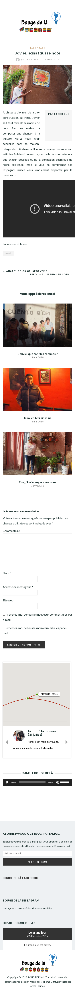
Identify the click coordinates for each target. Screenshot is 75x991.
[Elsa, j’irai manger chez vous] (37, 453)
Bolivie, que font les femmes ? (37, 353)
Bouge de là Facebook (20, 878)
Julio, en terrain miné (38, 418)
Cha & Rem (30, 59)
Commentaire (11, 530)
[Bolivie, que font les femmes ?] (37, 325)
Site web (8, 600)
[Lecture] (7, 782)
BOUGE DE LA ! (36, 977)
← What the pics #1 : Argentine (25, 271)
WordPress (35, 981)
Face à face (37, 48)
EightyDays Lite (59, 981)
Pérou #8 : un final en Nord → (51, 274)
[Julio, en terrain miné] (37, 389)
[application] (37, 782)
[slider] (65, 782)
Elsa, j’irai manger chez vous (37, 482)
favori (8, 253)
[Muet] (57, 782)
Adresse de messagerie (18, 587)
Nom (7, 573)
